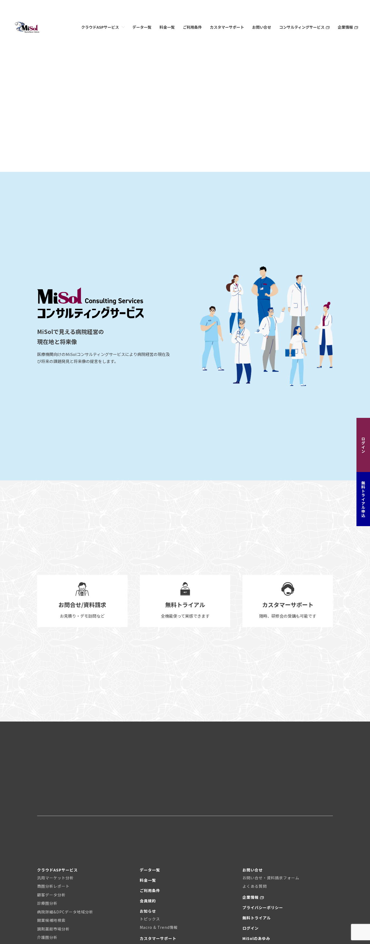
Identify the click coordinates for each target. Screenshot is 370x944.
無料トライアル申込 (363, 499)
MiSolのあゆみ (256, 938)
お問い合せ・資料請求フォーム (270, 877)
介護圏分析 (47, 937)
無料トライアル (256, 917)
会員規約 (148, 900)
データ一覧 (141, 27)
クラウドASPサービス (100, 27)
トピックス (150, 919)
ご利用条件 (192, 27)
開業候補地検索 (51, 920)
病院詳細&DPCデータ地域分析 (65, 911)
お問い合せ (261, 27)
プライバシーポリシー (262, 907)
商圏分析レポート (53, 886)
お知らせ (148, 911)
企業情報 (345, 27)
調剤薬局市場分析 (53, 929)
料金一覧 (167, 27)
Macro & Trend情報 (159, 927)
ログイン (363, 445)
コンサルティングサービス (301, 27)
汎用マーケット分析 (55, 877)
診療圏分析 (47, 903)
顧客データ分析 (51, 894)
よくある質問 (254, 886)
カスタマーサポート (227, 27)
